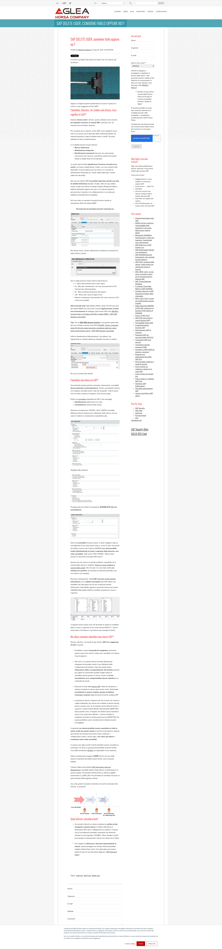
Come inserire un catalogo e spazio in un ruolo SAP (143, 369)
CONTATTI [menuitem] (150, 11)
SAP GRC (138, 411)
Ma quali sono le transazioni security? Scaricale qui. (95, 209)
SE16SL (90, 750)
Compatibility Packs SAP (144, 323)
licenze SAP (96, 686)
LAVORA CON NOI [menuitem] (161, 11)
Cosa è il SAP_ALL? (142, 315)
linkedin (57, 3)
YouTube (64, 3)
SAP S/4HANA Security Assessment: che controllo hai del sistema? (144, 257)
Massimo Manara (84, 50)
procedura (82, 399)
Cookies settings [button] (130, 944)
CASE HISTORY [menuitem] (140, 11)
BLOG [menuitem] (132, 11)
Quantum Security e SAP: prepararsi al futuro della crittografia (144, 293)
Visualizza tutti (136, 420)
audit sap (79, 875)
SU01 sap (87, 875)
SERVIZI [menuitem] (125, 11)
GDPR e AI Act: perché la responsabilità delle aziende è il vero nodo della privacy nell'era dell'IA (144, 228)
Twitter (70, 3)
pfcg (136, 418)
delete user (96, 875)
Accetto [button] (141, 944)
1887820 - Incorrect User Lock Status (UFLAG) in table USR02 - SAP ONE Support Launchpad (95, 314)
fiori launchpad (140, 415)
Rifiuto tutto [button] (152, 944)
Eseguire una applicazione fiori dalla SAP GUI (143, 357)
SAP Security (140, 408)
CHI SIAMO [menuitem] (117, 11)
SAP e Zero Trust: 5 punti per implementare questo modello (144, 301)
